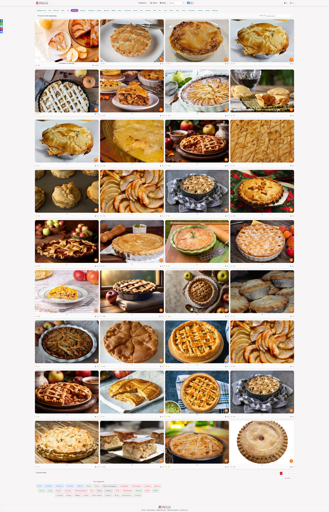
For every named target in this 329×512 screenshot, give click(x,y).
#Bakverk (138, 490)
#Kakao (77, 495)
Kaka (62, 10)
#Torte (117, 490)
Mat (50, 10)
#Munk (147, 490)
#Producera (59, 486)
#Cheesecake (126, 495)
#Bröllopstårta (127, 490)
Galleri (154, 3)
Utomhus (148, 10)
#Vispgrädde (124, 486)
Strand (135, 10)
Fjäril (177, 10)
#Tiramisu (138, 495)
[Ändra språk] (292, 3)
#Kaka (50, 490)
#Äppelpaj (108, 490)
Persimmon (191, 10)
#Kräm (89, 486)
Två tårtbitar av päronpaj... (66, 63)
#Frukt (39, 486)
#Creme (41, 490)
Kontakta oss (184, 510)
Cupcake (82, 10)
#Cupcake (68, 490)
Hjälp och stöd (161, 510)
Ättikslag (215, 10)
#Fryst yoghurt (136, 486)
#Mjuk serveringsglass (110, 486)
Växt (141, 10)
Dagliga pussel (41, 10)
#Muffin (155, 490)
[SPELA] (96, 59)
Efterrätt (56, 10)
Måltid (113, 10)
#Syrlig (99, 490)
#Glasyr (58, 490)
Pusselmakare (151, 510)
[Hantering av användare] (285, 3)
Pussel (143, 510)
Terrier (184, 10)
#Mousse (157, 486)
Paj (68, 10)
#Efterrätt (80, 486)
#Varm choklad (96, 495)
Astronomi (127, 10)
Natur (120, 10)
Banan (99, 10)
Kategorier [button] (143, 3)
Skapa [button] (163, 3)
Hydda (207, 10)
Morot (171, 10)
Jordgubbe (91, 10)
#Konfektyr (48, 486)
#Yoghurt (108, 495)
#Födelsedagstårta (80, 490)
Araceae (200, 10)
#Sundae (147, 486)
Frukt (165, 10)
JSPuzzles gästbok (172, 510)
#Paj (91, 490)
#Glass (97, 486)
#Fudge (69, 495)
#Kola (116, 495)
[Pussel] (42, 3)
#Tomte (86, 495)
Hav (160, 10)
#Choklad (60, 495)
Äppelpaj (74, 10)
